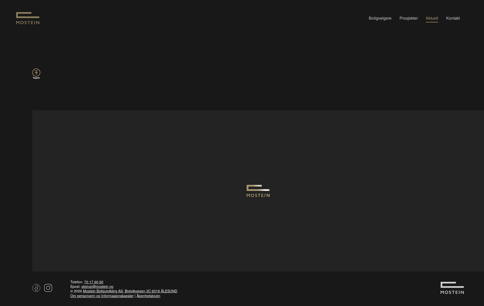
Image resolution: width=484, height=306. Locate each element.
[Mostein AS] (27, 22)
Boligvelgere (380, 18)
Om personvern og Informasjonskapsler (102, 295)
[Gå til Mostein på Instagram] (47, 289)
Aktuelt (432, 18)
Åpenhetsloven (148, 295)
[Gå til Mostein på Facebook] (36, 289)
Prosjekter (409, 18)
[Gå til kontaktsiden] (452, 291)
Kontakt (453, 18)
